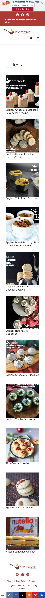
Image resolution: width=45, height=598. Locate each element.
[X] (22, 595)
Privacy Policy (20, 581)
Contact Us (33, 581)
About (9, 581)
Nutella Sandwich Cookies (21, 551)
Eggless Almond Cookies (20, 507)
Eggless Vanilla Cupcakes (20, 419)
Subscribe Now (23, 9)
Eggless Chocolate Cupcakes (22, 375)
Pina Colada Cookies (17, 463)
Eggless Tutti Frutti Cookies (21, 198)
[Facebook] (16, 595)
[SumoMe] (42, 595)
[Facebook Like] (9, 595)
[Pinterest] (35, 595)
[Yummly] (29, 595)
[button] (22, 5)
